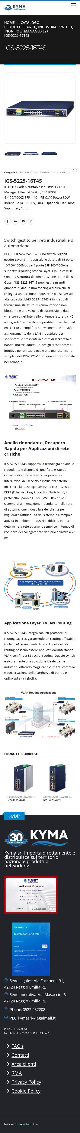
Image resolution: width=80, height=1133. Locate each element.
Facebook (7, 221)
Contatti (20, 1055)
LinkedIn (15, 221)
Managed (28, 797)
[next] (74, 171)
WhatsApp (31, 221)
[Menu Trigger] (74, 5)
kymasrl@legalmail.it (36, 1018)
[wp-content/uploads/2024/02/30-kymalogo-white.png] (36, 837)
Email (23, 221)
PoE (35, 797)
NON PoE (61, 172)
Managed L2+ (47, 172)
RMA (17, 1073)
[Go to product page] (22, 778)
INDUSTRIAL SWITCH (27, 172)
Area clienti (24, 1064)
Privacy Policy (26, 1082)
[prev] (67, 171)
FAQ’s (17, 1046)
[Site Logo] (15, 7)
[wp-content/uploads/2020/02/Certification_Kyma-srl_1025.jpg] (32, 894)
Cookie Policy (26, 1090)
